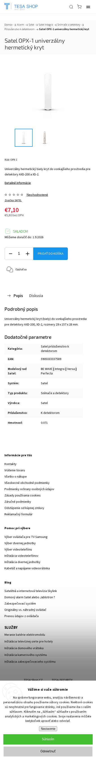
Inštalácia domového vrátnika (24, 648)
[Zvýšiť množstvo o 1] (27, 254)
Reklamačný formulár (18, 514)
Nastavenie (48, 728)
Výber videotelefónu (18, 549)
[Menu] (88, 6)
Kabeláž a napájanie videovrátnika (27, 568)
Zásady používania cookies (22, 495)
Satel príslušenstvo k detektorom (55, 348)
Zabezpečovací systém (20, 603)
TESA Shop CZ (33, 680)
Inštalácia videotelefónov (21, 556)
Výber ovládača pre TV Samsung (26, 537)
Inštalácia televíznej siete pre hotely (28, 641)
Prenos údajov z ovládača (21, 616)
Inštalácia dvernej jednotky (22, 562)
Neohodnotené (37, 194)
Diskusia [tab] (36, 296)
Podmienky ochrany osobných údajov (29, 489)
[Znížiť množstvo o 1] (10, 254)
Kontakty (10, 464)
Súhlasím (48, 739)
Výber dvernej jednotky (20, 543)
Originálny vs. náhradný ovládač (25, 610)
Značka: (13, 200)
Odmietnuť (48, 751)
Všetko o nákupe (15, 476)
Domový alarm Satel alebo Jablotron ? (29, 597)
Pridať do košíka (50, 253)
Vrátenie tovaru (14, 470)
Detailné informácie (18, 183)
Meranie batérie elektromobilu (24, 635)
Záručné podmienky (17, 502)
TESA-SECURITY (62, 680)
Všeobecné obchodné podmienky (27, 483)
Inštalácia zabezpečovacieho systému (30, 662)
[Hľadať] (71, 6)
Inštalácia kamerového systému (25, 655)
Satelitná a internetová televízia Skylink (30, 591)
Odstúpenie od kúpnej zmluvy (24, 508)
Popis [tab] (18, 296)
